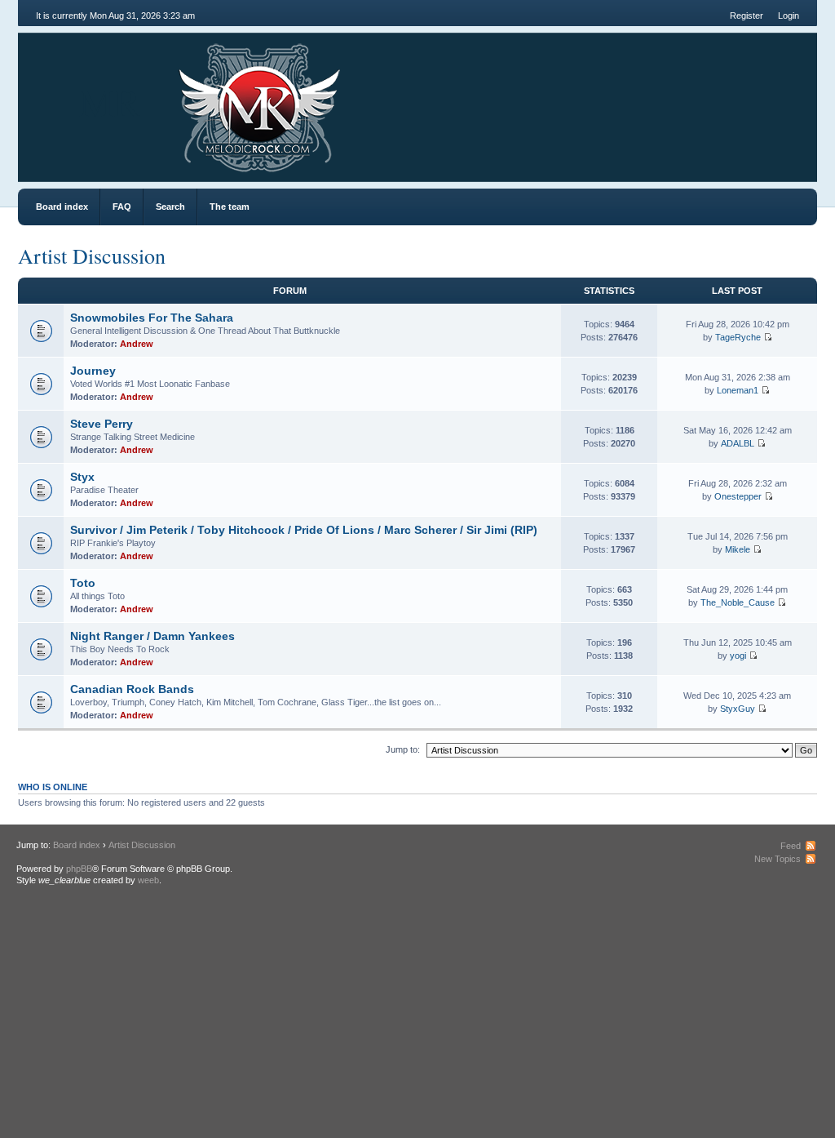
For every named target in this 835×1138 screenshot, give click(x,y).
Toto (82, 582)
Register (746, 15)
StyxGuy (737, 708)
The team (230, 206)
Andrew (136, 344)
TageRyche (738, 337)
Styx (82, 476)
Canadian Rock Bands (132, 689)
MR (109, 101)
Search (170, 206)
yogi (738, 655)
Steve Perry (101, 423)
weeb (148, 880)
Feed (790, 846)
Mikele (737, 549)
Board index (62, 206)
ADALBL (737, 443)
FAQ (122, 206)
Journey (93, 370)
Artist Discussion (92, 255)
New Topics (777, 859)
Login (788, 15)
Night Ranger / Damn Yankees (152, 635)
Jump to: (403, 749)
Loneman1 (737, 390)
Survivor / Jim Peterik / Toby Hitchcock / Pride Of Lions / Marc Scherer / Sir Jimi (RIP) (303, 529)
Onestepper (738, 496)
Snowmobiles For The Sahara (151, 317)
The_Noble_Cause (737, 602)
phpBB (79, 869)
